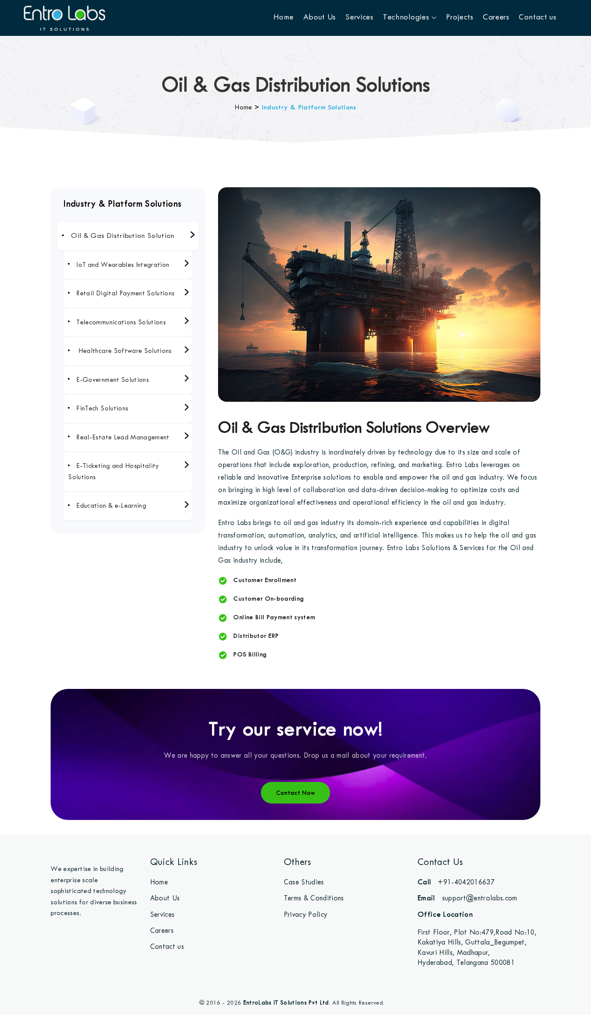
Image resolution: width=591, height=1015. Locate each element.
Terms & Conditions (314, 898)
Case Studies (304, 882)
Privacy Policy (306, 914)
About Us (319, 17)
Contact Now (295, 792)
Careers (496, 17)
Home (283, 17)
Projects (459, 17)
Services (359, 17)
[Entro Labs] (65, 17)
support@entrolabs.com (467, 897)
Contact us (537, 17)
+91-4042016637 (456, 881)
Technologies (407, 17)
